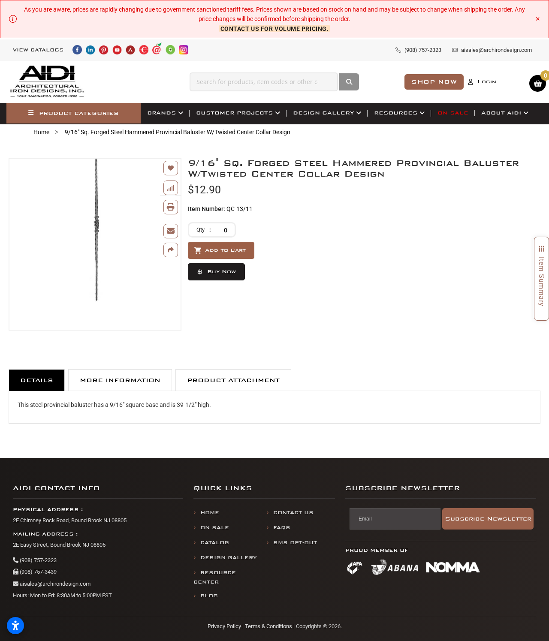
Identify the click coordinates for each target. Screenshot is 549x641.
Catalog (214, 542)
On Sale (214, 527)
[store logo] (47, 81)
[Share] (170, 250)
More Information (120, 380)
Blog (209, 596)
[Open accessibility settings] (15, 625)
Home (41, 132)
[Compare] (170, 188)
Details (36, 380)
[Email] (170, 231)
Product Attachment (233, 380)
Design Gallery (228, 557)
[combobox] (264, 81)
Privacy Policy (224, 626)
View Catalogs (38, 50)
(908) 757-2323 (37, 560)
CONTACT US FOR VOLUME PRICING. (274, 28)
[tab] (37, 380)
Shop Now (434, 81)
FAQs (281, 527)
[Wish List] (170, 168)
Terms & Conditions (268, 626)
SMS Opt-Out (295, 542)
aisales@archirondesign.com (54, 584)
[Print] (170, 207)
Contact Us (293, 512)
